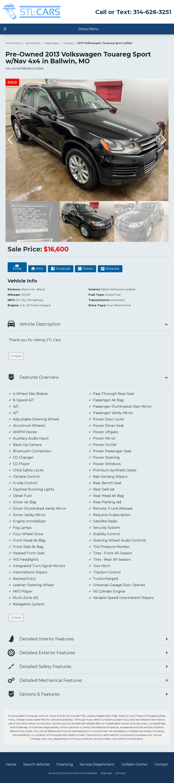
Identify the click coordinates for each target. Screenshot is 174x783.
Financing (64, 764)
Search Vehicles (36, 764)
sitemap (106, 773)
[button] (163, 140)
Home (11, 764)
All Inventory (13, 43)
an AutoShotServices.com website (72, 773)
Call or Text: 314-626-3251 (133, 12)
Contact (161, 764)
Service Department (97, 764)
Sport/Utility (32, 43)
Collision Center (134, 764)
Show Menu (51, 29)
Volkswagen (51, 43)
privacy (121, 773)
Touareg (68, 43)
